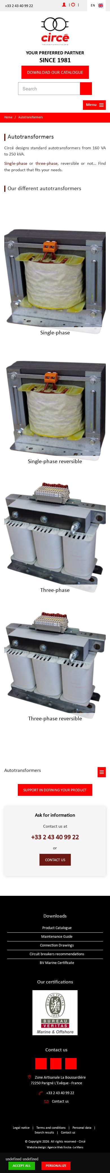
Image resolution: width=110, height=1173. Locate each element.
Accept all (22, 1166)
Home (8, 117)
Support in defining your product (55, 790)
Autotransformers (30, 117)
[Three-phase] (55, 537)
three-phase (47, 163)
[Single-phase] (55, 280)
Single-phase (15, 163)
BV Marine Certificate (57, 963)
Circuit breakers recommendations (57, 954)
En (93, 5)
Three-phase (55, 590)
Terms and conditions (51, 1128)
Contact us (55, 860)
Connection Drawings (57, 945)
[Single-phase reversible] (55, 408)
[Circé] (55, 31)
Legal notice (21, 1128)
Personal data (81, 1128)
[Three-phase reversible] (55, 666)
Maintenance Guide (56, 937)
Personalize (56, 1166)
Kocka (67, 1147)
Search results (44, 1132)
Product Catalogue (57, 928)
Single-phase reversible (55, 462)
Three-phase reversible (55, 719)
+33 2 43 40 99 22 (19, 6)
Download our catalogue (55, 72)
